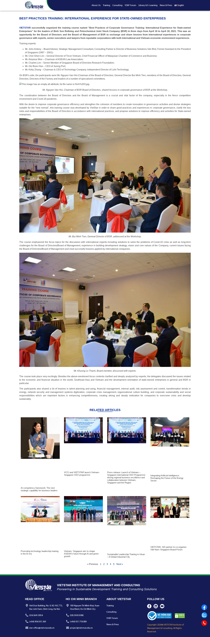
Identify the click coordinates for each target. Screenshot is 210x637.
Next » (119, 564)
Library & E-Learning (147, 5)
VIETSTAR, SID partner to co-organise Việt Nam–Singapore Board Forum (168, 548)
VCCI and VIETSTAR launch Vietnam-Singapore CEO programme (82, 473)
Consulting (117, 5)
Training (106, 5)
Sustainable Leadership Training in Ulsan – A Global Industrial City (126, 555)
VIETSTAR (25, 28)
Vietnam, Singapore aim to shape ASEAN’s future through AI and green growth (81, 553)
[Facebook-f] (149, 606)
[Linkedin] (156, 606)
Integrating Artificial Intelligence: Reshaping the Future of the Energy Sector (166, 478)
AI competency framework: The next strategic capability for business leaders (39, 489)
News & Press (166, 5)
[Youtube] (162, 606)
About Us (96, 5)
